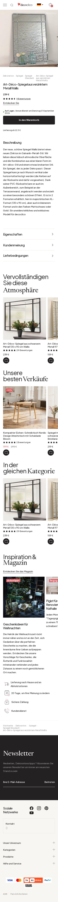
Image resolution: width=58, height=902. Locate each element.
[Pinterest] (46, 810)
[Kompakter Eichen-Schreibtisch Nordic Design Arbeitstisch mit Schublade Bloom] (6, 452)
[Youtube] (32, 814)
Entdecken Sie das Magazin (18, 571)
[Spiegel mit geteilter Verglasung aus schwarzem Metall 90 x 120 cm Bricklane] (51, 452)
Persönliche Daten (19, 894)
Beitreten (49, 781)
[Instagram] (39, 810)
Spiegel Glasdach (29, 77)
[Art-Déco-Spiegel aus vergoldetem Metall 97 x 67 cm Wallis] (51, 360)
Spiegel (19, 76)
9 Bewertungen (23, 99)
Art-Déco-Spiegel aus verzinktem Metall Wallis (44, 78)
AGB (5, 894)
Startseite (8, 726)
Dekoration (8, 76)
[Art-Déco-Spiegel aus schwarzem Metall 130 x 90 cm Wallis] (6, 360)
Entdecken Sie (11, 102)
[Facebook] (32, 810)
